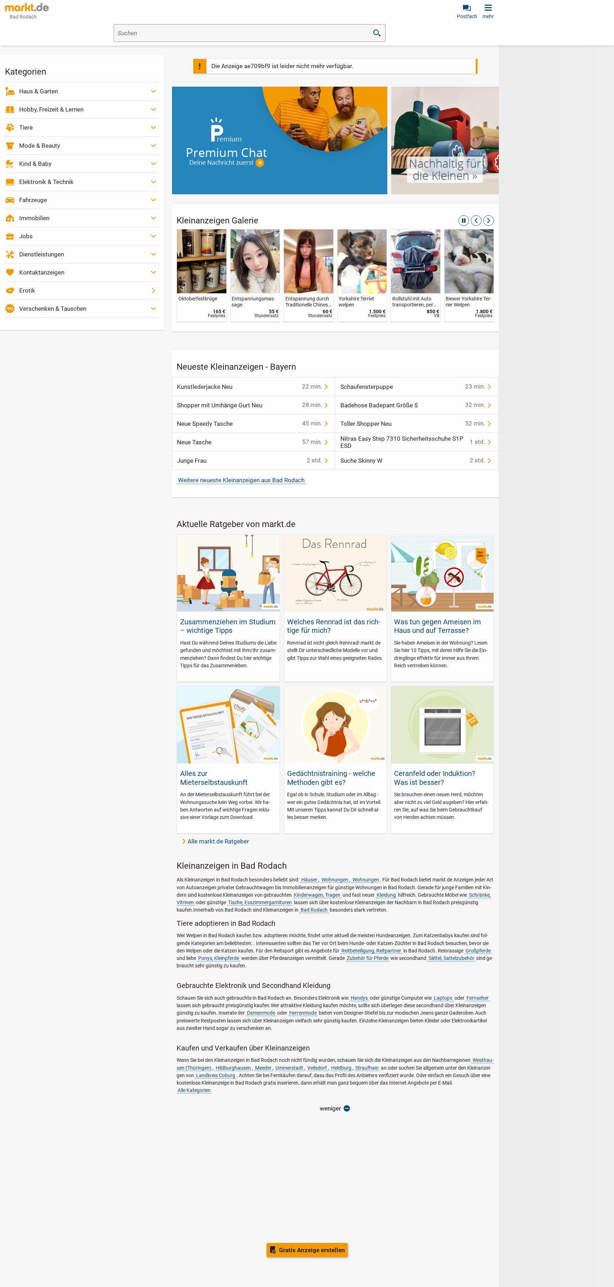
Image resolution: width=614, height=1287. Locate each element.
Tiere (26, 127)
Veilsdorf (317, 1068)
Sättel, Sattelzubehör (451, 958)
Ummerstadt (289, 1068)
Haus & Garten (38, 91)
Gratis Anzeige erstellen (312, 1250)
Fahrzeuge (33, 199)
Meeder (263, 1068)
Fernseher (478, 998)
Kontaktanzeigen (41, 272)
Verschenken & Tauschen (52, 308)
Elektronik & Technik (46, 181)
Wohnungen (335, 880)
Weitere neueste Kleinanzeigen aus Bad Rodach (241, 480)
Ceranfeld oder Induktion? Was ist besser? (434, 777)
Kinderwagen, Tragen (317, 895)
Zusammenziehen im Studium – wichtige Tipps (228, 626)
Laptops (443, 998)
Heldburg (341, 1068)
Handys (359, 998)
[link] (201, 275)
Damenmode (261, 1013)
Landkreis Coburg (215, 1075)
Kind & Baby (35, 163)
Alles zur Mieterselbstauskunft (214, 777)
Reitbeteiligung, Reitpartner (371, 951)
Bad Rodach (314, 910)
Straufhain (367, 1068)
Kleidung (386, 895)
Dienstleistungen (41, 254)
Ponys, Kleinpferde (218, 958)
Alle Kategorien (194, 1090)
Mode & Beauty (39, 145)
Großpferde (478, 951)
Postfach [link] (467, 16)
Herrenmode (303, 1013)
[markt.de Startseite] (27, 7)
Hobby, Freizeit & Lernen (51, 109)
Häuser (309, 880)
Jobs (26, 236)
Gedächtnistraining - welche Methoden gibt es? (331, 777)
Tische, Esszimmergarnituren (260, 902)
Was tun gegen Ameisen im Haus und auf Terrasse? (437, 626)
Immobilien (34, 218)
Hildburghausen (233, 1068)
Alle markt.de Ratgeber (218, 841)
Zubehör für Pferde (367, 958)
